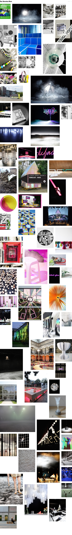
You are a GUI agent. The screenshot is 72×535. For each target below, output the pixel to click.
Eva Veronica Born (6, 1)
